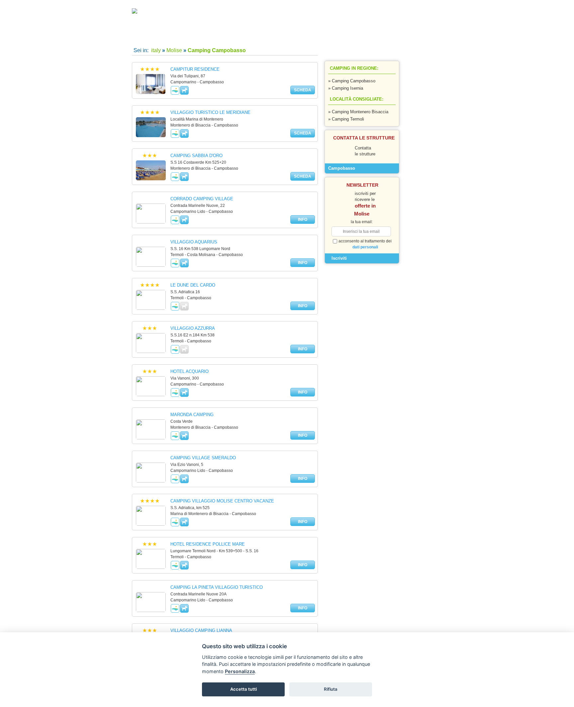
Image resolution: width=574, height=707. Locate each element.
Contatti (278, 36)
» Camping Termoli (346, 119)
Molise (174, 50)
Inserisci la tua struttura (338, 36)
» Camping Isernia (345, 88)
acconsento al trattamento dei (365, 244)
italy (155, 50)
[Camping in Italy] (147, 12)
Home (158, 36)
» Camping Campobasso (351, 80)
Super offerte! (218, 36)
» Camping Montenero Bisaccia (358, 111)
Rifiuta (330, 689)
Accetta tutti (243, 689)
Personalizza (240, 671)
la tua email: (362, 222)
